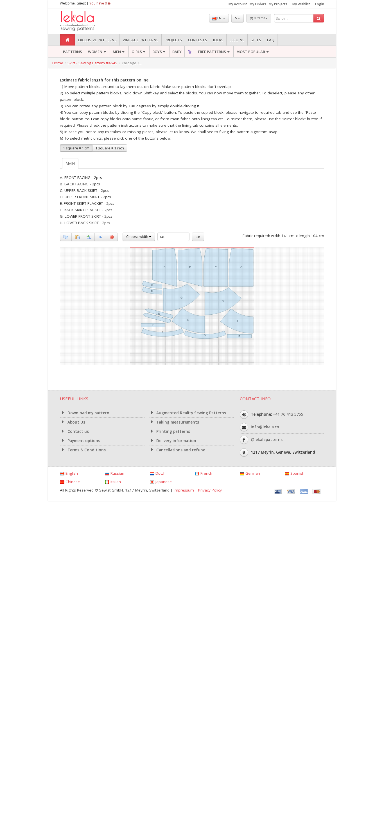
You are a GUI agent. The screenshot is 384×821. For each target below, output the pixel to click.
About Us (75, 422)
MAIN (70, 163)
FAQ (270, 39)
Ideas (218, 39)
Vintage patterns (141, 39)
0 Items (259, 18)
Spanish (296, 473)
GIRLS (137, 51)
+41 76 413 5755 (288, 414)
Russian (116, 473)
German (252, 473)
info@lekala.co (265, 426)
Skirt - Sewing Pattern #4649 (92, 62)
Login (319, 4)
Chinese (72, 481)
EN (219, 18)
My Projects (278, 4)
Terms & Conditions (86, 449)
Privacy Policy (210, 490)
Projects (173, 39)
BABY (177, 51)
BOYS (157, 51)
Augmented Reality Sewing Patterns (190, 412)
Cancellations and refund (180, 449)
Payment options (83, 440)
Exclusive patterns (97, 39)
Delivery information (175, 440)
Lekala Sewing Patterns (88, 21)
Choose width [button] (137, 236)
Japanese (163, 481)
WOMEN (95, 51)
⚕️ (190, 51)
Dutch (160, 473)
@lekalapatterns (267, 439)
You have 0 (98, 3)
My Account (238, 4)
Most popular (250, 51)
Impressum (184, 490)
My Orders (258, 4)
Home (57, 62)
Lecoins (237, 39)
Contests (197, 39)
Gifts (255, 39)
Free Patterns (212, 51)
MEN (117, 51)
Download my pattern (87, 412)
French (205, 473)
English (71, 473)
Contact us (77, 431)
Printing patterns (172, 431)
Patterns (72, 51)
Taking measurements (177, 422)
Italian (115, 481)
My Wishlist (301, 4)
